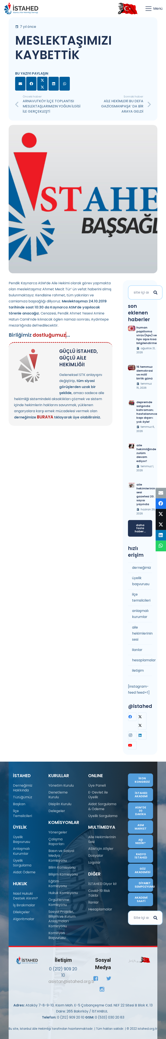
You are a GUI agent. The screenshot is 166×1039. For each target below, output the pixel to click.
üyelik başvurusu (140, 580)
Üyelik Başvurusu (21, 839)
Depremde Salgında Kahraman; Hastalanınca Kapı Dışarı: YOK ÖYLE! (146, 412)
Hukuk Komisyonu (63, 892)
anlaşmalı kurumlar (140, 613)
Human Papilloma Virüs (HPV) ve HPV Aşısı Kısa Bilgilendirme (146, 335)
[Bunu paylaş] (31, 84)
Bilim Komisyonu (61, 867)
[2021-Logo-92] (21, 9)
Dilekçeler (21, 912)
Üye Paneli (97, 785)
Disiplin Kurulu (59, 804)
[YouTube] (132, 745)
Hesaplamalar (100, 909)
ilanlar (137, 649)
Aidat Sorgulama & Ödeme (102, 806)
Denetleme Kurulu (58, 795)
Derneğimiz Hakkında (22, 788)
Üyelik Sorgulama (22, 863)
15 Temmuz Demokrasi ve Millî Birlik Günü (144, 373)
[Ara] (155, 292)
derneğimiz (141, 567)
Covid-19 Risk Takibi (99, 893)
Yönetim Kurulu (61, 785)
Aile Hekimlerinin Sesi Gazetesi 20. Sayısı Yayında (145, 494)
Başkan (19, 804)
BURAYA (45, 417)
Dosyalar (95, 855)
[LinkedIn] (142, 735)
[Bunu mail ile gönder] (20, 84)
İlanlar (93, 902)
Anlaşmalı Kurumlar (21, 851)
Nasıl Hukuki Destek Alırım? (25, 896)
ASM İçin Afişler (100, 848)
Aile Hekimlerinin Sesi (102, 839)
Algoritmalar (23, 918)
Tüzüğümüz (22, 797)
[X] (142, 721)
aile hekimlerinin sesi (142, 633)
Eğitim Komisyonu (57, 883)
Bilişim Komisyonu (63, 874)
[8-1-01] (127, 8)
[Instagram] (132, 735)
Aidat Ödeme (24, 872)
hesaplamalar (142, 660)
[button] (154, 8)
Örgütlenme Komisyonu (58, 902)
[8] (139, 960)
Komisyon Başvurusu (56, 935)
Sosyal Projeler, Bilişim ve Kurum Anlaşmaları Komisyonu (61, 919)
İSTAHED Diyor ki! (102, 883)
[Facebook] (132, 716)
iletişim (138, 670)
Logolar (94, 862)
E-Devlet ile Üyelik (98, 795)
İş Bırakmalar (24, 905)
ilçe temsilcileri (141, 597)
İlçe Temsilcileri (22, 813)
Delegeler (56, 810)
